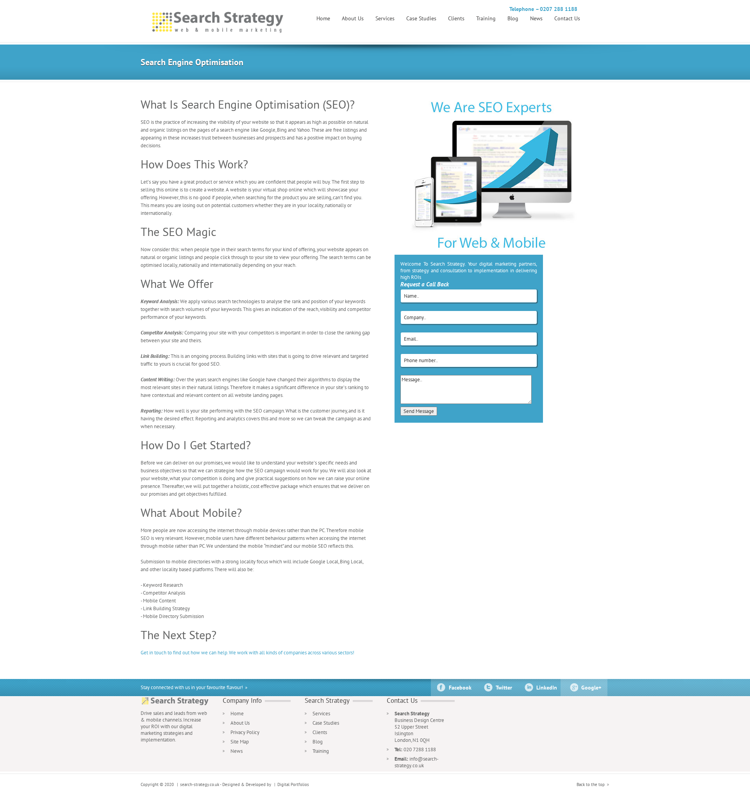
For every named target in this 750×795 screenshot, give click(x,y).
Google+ (591, 687)
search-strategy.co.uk (199, 784)
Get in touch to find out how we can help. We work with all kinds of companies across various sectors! (247, 652)
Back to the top (591, 784)
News (536, 18)
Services (385, 18)
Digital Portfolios (293, 784)
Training (486, 18)
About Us (353, 18)
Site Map (239, 741)
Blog (512, 18)
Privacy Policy (244, 732)
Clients (456, 18)
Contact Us (567, 18)
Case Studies (421, 18)
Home (323, 18)
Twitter (504, 687)
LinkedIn (546, 687)
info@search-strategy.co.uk (417, 762)
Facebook (460, 687)
